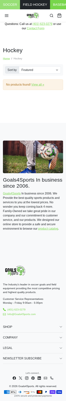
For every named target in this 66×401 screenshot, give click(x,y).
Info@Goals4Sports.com (21, 314)
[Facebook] (14, 378)
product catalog (48, 228)
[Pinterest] (33, 378)
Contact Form (35, 28)
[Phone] (52, 378)
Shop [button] (7, 327)
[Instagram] (27, 378)
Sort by (12, 69)
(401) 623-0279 (42, 23)
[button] (10, 16)
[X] (20, 378)
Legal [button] (7, 348)
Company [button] (10, 337)
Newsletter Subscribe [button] (22, 358)
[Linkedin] (39, 378)
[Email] (45, 378)
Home (6, 58)
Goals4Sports (12, 193)
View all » (37, 84)
